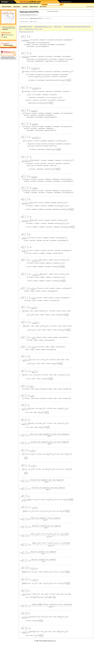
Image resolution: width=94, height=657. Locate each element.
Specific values (57, 26)
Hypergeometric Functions (25, 26)
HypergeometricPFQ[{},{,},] (43, 26)
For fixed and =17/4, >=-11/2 (33, 29)
